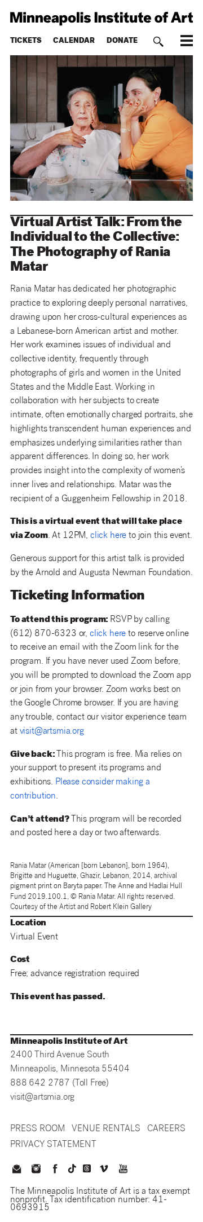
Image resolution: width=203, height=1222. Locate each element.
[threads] (87, 1168)
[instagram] (35, 1170)
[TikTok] (72, 1168)
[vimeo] (104, 1170)
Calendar (74, 41)
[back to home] (101, 18)
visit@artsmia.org (52, 731)
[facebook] (55, 1170)
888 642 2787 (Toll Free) (59, 1083)
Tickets (26, 41)
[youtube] (123, 1170)
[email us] (16, 1170)
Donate (122, 41)
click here (108, 536)
